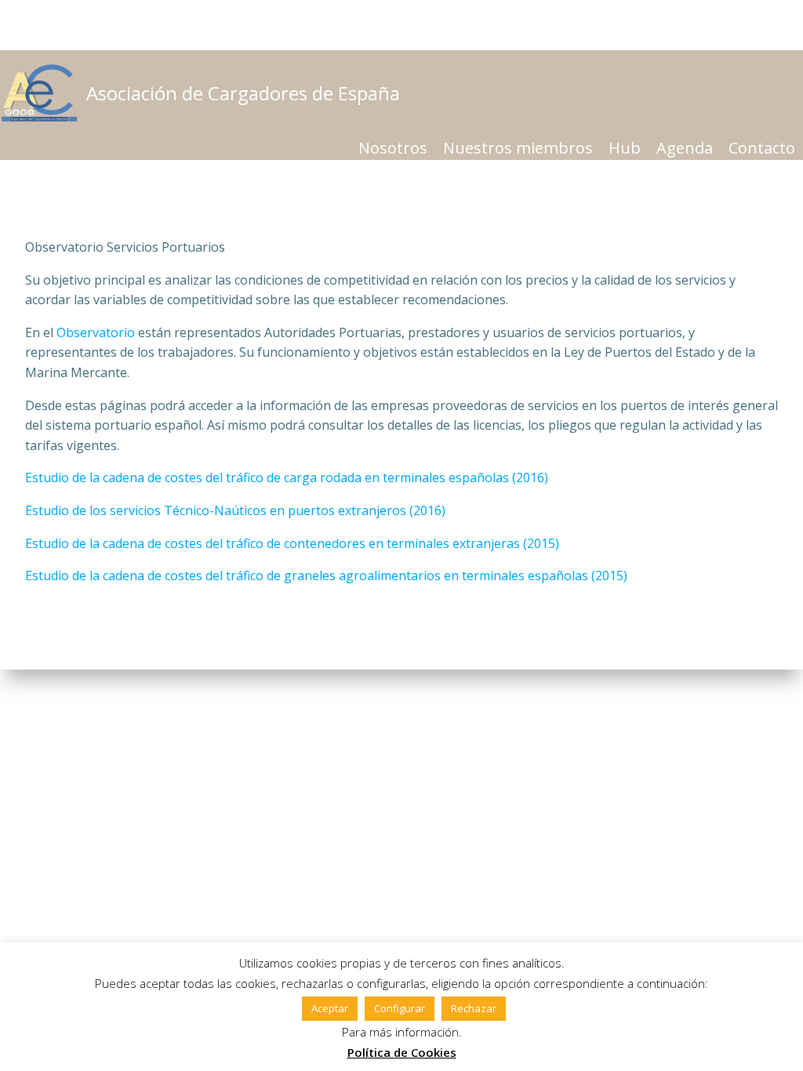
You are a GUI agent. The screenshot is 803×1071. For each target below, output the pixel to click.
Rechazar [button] (473, 1008)
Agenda (684, 147)
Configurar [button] (399, 1008)
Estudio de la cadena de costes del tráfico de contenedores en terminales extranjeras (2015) (292, 543)
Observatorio (95, 332)
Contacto (762, 147)
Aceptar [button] (329, 1008)
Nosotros (392, 147)
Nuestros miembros (518, 147)
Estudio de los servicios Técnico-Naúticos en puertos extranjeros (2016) (235, 510)
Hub (625, 147)
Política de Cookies (401, 1052)
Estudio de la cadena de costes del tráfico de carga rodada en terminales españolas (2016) (286, 477)
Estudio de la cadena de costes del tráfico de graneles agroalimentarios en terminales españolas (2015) (326, 575)
